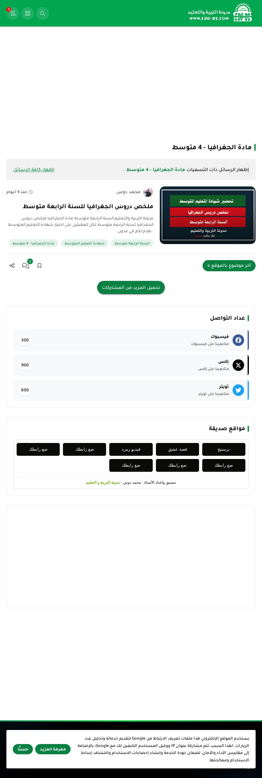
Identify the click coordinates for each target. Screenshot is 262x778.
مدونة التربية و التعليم (103, 482)
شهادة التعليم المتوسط (84, 243)
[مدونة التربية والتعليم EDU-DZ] (220, 13)
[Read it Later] (39, 265)
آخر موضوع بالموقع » (229, 265)
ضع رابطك (84, 449)
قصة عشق (177, 449)
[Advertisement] (131, 84)
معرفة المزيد (53, 749)
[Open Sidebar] (27, 13)
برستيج (224, 449)
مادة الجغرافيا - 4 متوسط (33, 243)
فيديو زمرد (131, 449)
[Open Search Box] (42, 13)
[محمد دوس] (147, 192)
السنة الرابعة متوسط (132, 243)
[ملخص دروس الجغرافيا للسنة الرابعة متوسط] (208, 215)
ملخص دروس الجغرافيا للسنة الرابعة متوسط (88, 206)
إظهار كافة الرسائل (33, 169)
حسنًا (23, 749)
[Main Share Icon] (12, 265)
